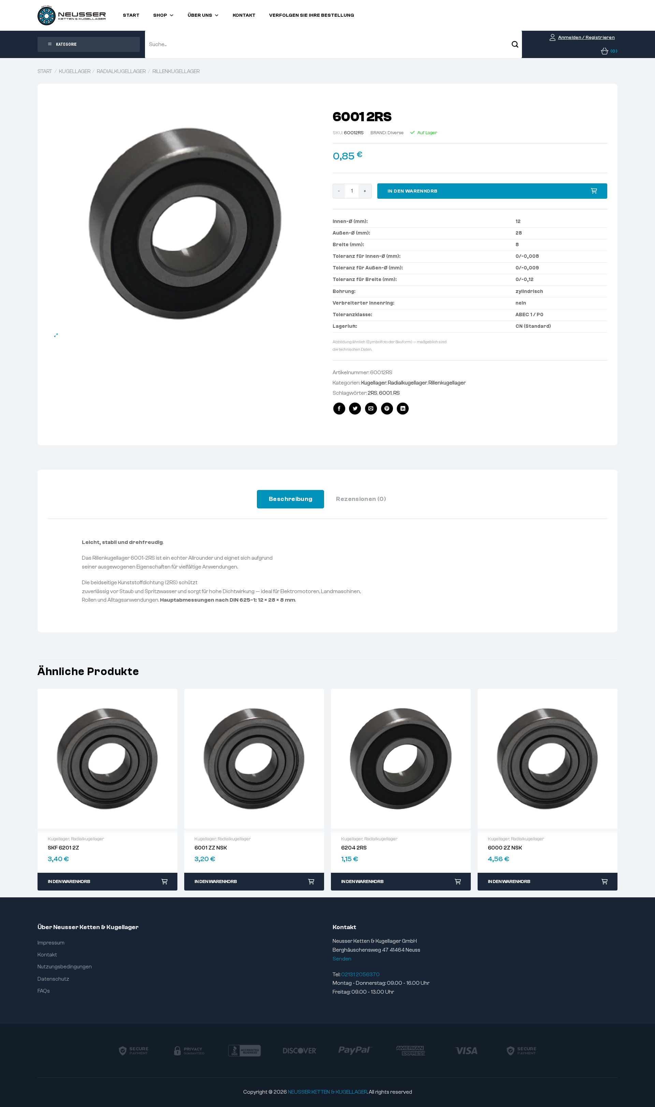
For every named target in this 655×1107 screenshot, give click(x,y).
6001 (385, 393)
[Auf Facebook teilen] (339, 409)
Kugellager (74, 71)
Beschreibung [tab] (290, 499)
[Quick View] (107, 759)
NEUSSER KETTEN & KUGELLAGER (327, 1092)
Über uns (200, 15)
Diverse (396, 133)
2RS (372, 393)
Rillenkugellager (176, 71)
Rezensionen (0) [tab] (361, 499)
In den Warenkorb (413, 191)
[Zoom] (56, 335)
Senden (342, 959)
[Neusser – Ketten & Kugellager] (72, 15)
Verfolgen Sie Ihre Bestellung (311, 15)
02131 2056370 (360, 974)
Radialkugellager (121, 71)
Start (131, 15)
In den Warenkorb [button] (69, 881)
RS (396, 393)
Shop (160, 15)
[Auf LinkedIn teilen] (403, 409)
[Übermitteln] (515, 44)
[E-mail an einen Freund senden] (371, 409)
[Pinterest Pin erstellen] (387, 409)
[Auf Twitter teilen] (355, 409)
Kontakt (244, 15)
